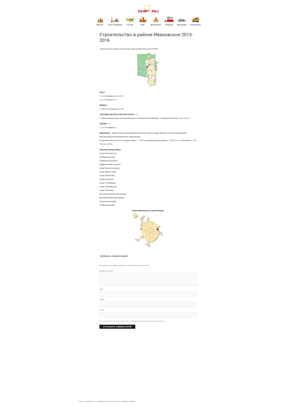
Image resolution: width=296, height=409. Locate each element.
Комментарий (106, 271)
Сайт (101, 310)
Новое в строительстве (87, 401)
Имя (102, 289)
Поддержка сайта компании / (107, 401)
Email (102, 299)
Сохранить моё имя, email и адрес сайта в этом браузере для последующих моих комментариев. (134, 321)
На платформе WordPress (127, 401)
